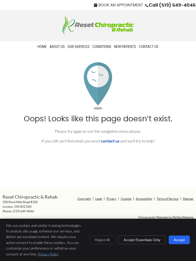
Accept (179, 240)
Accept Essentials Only (142, 240)
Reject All (102, 240)
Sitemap (188, 198)
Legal (98, 198)
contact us (110, 141)
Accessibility (144, 198)
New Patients (125, 46)
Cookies (126, 198)
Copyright (84, 198)
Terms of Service (167, 198)
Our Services (79, 46)
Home (42, 46)
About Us (57, 46)
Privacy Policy (48, 254)
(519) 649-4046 (177, 5)
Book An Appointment (121, 5)
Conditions (101, 46)
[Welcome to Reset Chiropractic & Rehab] (98, 32)
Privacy (111, 198)
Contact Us (148, 46)
